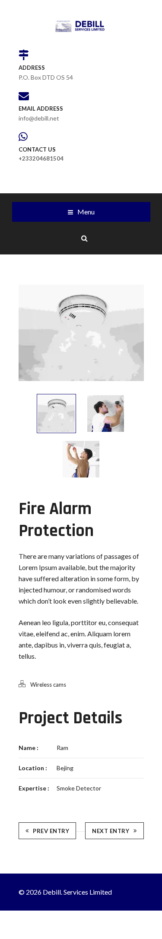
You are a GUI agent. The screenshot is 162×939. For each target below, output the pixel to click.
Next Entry (110, 830)
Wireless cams (48, 684)
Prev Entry (51, 830)
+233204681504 (41, 158)
